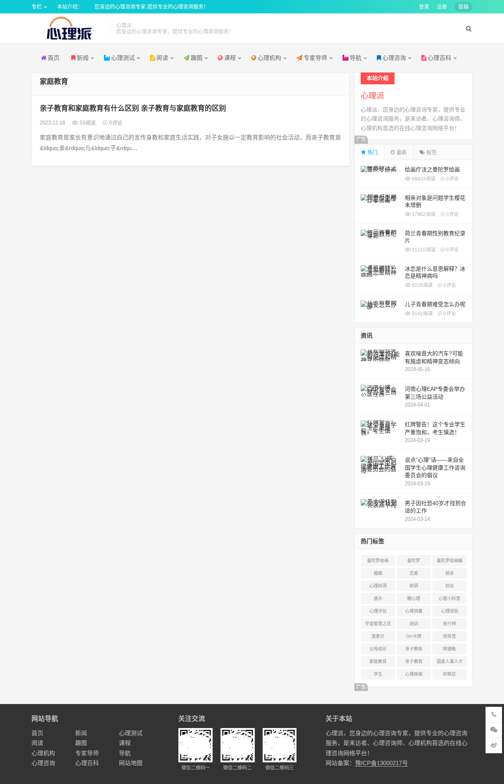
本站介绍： (70, 6)
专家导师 (315, 57)
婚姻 (378, 573)
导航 (355, 57)
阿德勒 (449, 649)
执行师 (449, 623)
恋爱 (414, 573)
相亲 (449, 573)
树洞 (414, 585)
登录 (424, 6)
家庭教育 (378, 661)
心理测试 (123, 57)
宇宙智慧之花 (378, 623)
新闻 (83, 57)
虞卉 (378, 598)
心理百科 (439, 57)
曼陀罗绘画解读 (450, 562)
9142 (422, 313)
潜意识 (377, 636)
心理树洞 (378, 585)
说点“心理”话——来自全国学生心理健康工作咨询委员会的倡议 (435, 467)
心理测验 (449, 611)
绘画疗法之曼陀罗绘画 (432, 169)
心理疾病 (413, 674)
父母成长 (378, 649)
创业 (449, 585)
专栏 (37, 6)
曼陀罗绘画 (378, 560)
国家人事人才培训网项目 (450, 663)
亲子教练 (413, 649)
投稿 (463, 6)
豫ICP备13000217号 (381, 763)
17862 (423, 214)
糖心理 (413, 598)
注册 (442, 6)
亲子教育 (413, 661)
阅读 (37, 742)
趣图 (196, 57)
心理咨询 (394, 57)
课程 (230, 57)
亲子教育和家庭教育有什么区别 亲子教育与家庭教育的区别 (133, 108)
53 (87, 123)
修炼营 (449, 636)
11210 (423, 250)
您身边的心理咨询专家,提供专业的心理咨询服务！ (151, 6)
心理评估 (378, 611)
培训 (414, 623)
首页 (53, 57)
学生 (378, 674)
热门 (372, 152)
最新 (401, 152)
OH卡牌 (413, 636)
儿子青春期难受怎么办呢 (435, 304)
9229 (422, 285)
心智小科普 (449, 598)
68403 (423, 179)
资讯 (366, 335)
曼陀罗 (413, 560)
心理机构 (269, 57)
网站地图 (131, 763)
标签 (431, 152)
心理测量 (413, 611)
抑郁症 (449, 674)
